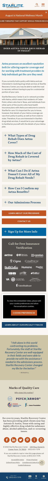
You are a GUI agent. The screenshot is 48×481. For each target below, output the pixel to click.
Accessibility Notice (17, 460)
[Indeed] (34, 439)
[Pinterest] (27, 439)
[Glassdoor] (41, 439)
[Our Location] (36, 476)
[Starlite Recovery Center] (13, 5)
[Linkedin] (13, 439)
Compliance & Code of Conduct (32, 462)
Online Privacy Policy (13, 462)
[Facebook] (6, 439)
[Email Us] (30, 476)
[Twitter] (20, 439)
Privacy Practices (31, 460)
